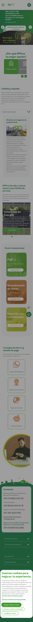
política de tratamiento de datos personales (14, 599)
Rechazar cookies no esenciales (13, 609)
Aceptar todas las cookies (11, 604)
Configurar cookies (10, 613)
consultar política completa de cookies (12, 595)
